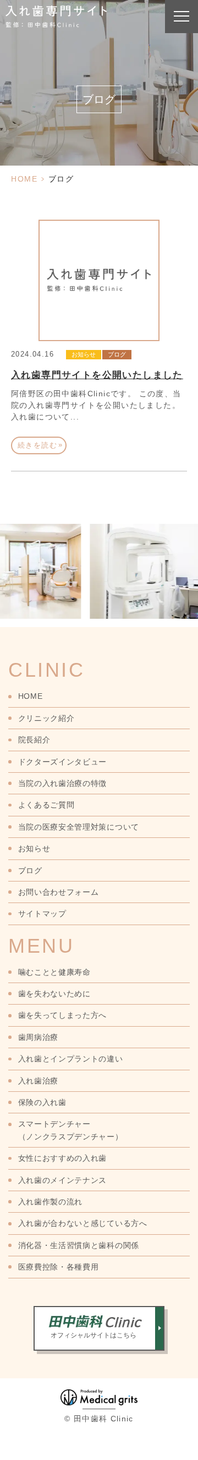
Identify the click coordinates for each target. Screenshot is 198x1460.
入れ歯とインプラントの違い (70, 1058)
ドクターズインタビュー (62, 761)
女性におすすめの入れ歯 (62, 1158)
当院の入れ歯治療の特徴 (62, 783)
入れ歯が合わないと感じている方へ (82, 1223)
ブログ (117, 354)
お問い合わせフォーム (58, 892)
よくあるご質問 (46, 804)
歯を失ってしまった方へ (62, 1015)
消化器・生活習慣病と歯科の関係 (78, 1245)
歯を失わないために (54, 993)
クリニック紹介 (46, 718)
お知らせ (84, 354)
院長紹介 (34, 739)
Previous (10, 553)
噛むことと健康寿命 (54, 972)
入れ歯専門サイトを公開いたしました (97, 375)
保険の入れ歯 (42, 1102)
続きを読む (40, 445)
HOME (24, 178)
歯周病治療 (38, 1037)
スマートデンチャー (70, 1129)
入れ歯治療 (38, 1080)
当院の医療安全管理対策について (78, 826)
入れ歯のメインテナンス (62, 1180)
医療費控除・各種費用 (58, 1266)
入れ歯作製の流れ (50, 1201)
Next (188, 553)
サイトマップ (42, 913)
